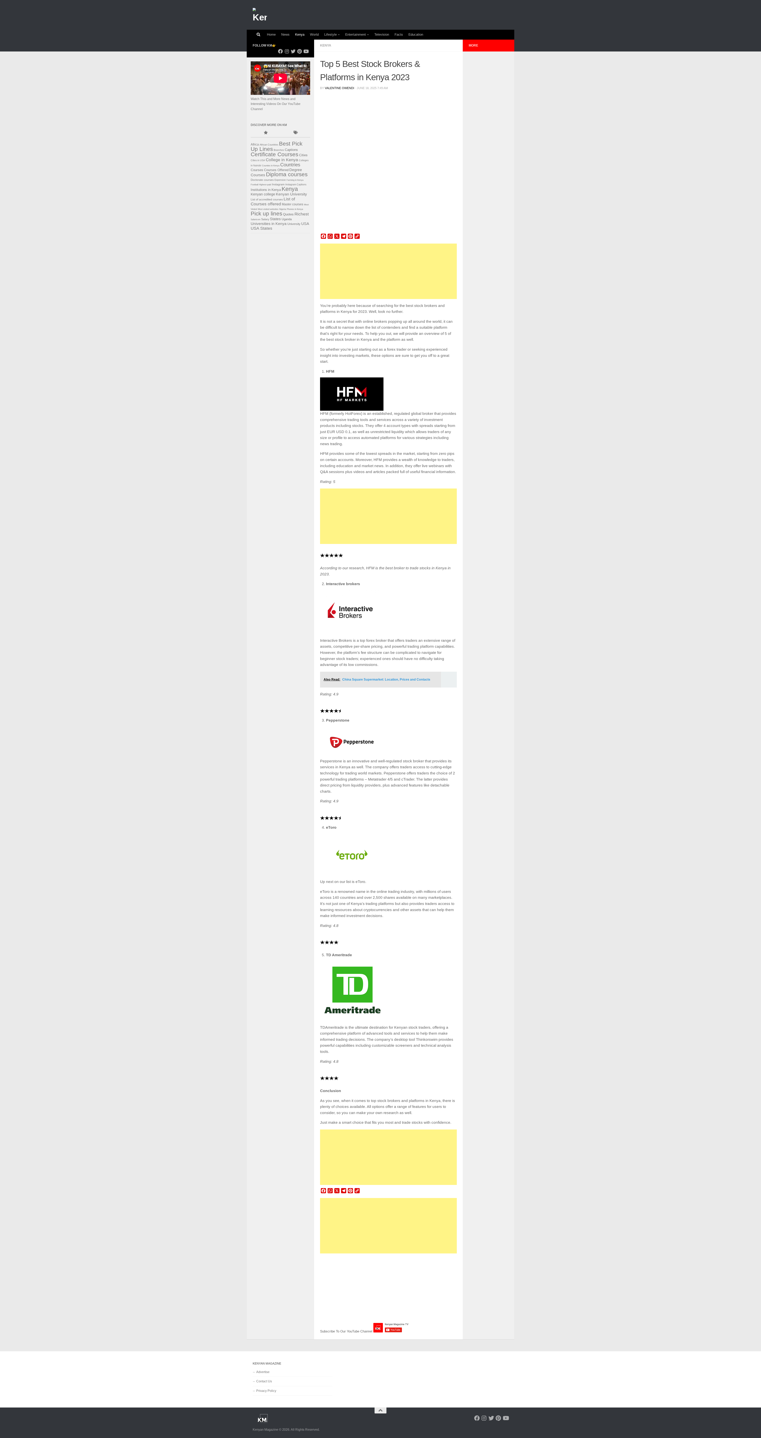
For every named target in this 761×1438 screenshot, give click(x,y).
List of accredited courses (267, 199)
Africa (255, 144)
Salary (265, 219)
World (314, 34)
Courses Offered (276, 170)
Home (271, 34)
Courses (257, 170)
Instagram (278, 184)
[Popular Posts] (265, 133)
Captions (291, 150)
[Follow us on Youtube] (305, 51)
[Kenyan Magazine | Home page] (260, 15)
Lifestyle (330, 34)
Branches (279, 150)
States (275, 219)
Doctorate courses (262, 179)
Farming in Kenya (295, 180)
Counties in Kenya (270, 165)
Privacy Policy (266, 1390)
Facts (399, 34)
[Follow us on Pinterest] (299, 51)
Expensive (280, 180)
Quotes (288, 214)
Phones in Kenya (295, 209)
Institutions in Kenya (266, 190)
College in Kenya (282, 159)
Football (254, 184)
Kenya (299, 34)
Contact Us (264, 1381)
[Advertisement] (388, 271)
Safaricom (255, 219)
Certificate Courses (274, 154)
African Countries (269, 144)
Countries (290, 164)
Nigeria (282, 209)
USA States (261, 228)
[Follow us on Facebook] (280, 51)
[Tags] (295, 133)
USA (305, 224)
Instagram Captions (295, 184)
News (285, 34)
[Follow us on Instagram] (286, 51)
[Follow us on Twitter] (293, 51)
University (293, 224)
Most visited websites (268, 209)
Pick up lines (266, 213)
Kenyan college (263, 194)
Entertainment (355, 34)
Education (415, 34)
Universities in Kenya (269, 224)
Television (381, 34)
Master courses (292, 204)
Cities (303, 155)
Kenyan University (291, 194)
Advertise (263, 1372)
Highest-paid (265, 184)
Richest (301, 214)
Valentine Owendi (339, 88)
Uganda (287, 219)
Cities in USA (258, 160)
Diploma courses (287, 174)
